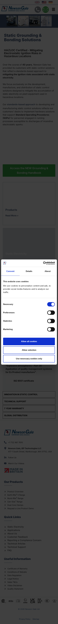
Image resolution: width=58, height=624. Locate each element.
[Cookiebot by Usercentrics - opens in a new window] (43, 263)
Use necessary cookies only (29, 358)
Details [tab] (29, 271)
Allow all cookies (29, 341)
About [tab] (48, 271)
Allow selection (29, 350)
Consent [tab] (10, 271)
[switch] (51, 312)
